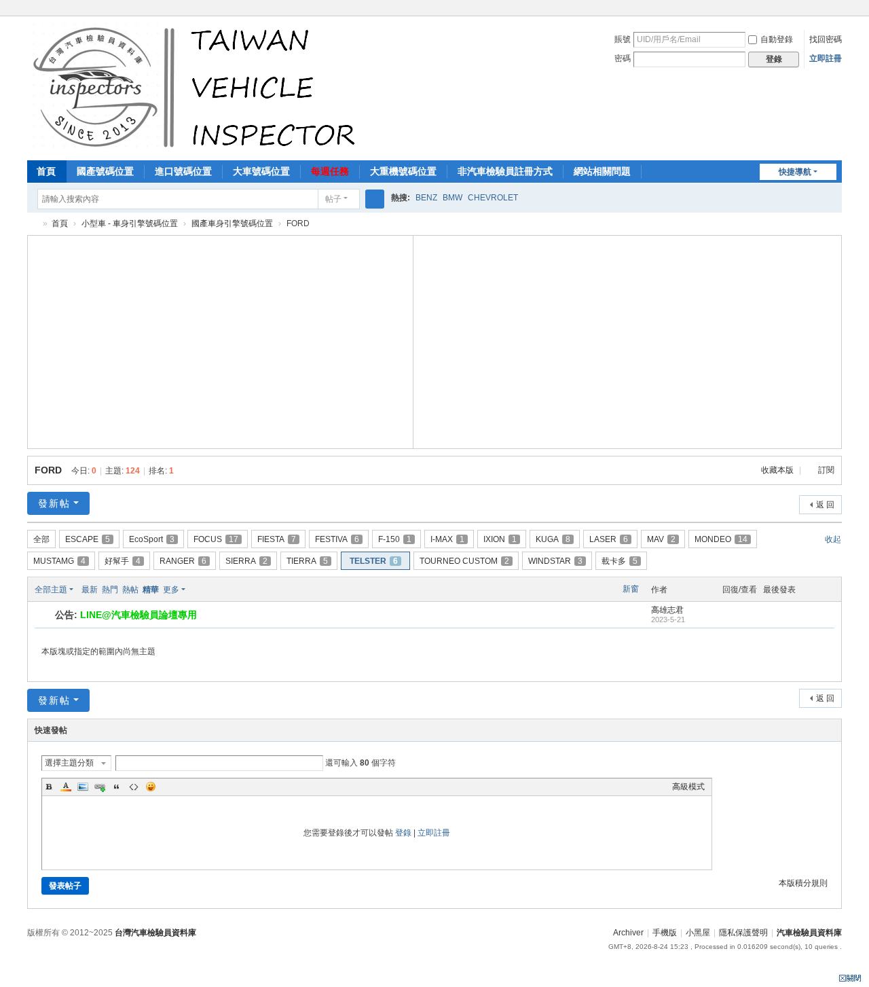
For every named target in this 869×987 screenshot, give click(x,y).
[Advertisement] (220, 340)
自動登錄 (776, 39)
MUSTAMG (59, 561)
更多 (171, 589)
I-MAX (447, 539)
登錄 (403, 833)
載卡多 (619, 561)
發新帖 (54, 503)
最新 (89, 589)
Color (66, 786)
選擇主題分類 (69, 763)
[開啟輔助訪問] (838, 9)
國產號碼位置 (105, 171)
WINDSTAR (555, 561)
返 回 (825, 504)
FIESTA (276, 539)
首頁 (46, 171)
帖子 (333, 199)
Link (100, 786)
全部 (41, 539)
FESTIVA (337, 539)
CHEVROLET (493, 197)
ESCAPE (87, 539)
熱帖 (130, 589)
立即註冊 (825, 58)
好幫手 (123, 561)
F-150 (394, 539)
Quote (117, 786)
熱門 (110, 589)
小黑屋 (698, 932)
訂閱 (826, 470)
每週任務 (330, 171)
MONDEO (721, 539)
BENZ (426, 197)
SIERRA (246, 561)
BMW (452, 197)
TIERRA (307, 561)
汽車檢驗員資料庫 (32, 224)
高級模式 (688, 786)
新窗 (631, 589)
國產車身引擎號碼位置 (232, 223)
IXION (500, 539)
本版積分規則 (803, 883)
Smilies (151, 786)
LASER (608, 539)
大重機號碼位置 (403, 171)
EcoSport (151, 539)
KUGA (553, 539)
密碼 (622, 58)
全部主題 (51, 589)
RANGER (183, 561)
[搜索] (374, 199)
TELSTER (374, 561)
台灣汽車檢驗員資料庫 (155, 932)
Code (134, 786)
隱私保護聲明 (743, 932)
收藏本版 (778, 470)
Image (83, 786)
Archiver (628, 932)
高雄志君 (667, 610)
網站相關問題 (602, 171)
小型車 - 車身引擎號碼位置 (129, 223)
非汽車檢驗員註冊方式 (505, 171)
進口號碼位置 (183, 171)
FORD (48, 470)
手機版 (664, 932)
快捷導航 (795, 172)
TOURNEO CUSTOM (464, 561)
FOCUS (215, 539)
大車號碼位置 (261, 171)
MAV (661, 539)
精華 (151, 589)
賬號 (622, 39)
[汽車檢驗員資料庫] (197, 87)
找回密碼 (825, 39)
